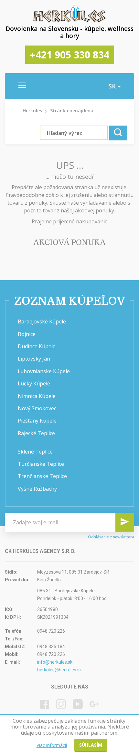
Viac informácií (52, 745)
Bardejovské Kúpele (42, 321)
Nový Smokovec (37, 408)
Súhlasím (90, 745)
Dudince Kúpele (37, 346)
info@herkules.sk (54, 662)
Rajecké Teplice (36, 433)
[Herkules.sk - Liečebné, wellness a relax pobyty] (69, 21)
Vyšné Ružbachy (37, 488)
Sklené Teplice (35, 451)
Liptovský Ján (34, 358)
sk (112, 86)
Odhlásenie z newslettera (111, 537)
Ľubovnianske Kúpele (44, 371)
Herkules (32, 110)
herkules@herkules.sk (59, 669)
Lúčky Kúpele (34, 383)
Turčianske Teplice (41, 463)
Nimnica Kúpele (37, 396)
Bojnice (27, 334)
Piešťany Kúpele (37, 420)
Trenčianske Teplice (42, 476)
